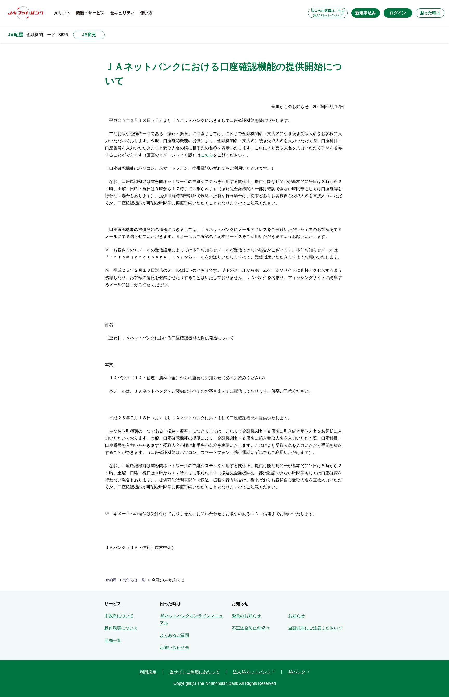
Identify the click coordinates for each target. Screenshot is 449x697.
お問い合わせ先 (174, 647)
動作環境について (121, 628)
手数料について (119, 616)
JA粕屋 (15, 34)
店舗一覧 (112, 640)
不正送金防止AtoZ (249, 628)
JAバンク (297, 672)
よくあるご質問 (174, 635)
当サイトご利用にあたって (195, 672)
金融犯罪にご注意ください (313, 628)
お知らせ (296, 616)
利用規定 (148, 672)
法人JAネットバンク (252, 672)
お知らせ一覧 (134, 580)
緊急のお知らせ (246, 616)
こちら (207, 155)
